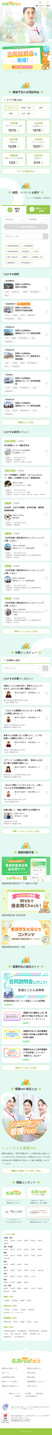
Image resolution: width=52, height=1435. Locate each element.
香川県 (12, 1282)
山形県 (39, 1240)
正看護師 (6, 1300)
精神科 (25, 1334)
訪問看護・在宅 (35, 1334)
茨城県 (6, 1255)
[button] (20, 72)
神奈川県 (6, 1258)
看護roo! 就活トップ (9, 1368)
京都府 (12, 1270)
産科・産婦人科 (15, 1334)
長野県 (39, 1249)
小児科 (6, 1334)
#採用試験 (26, 1041)
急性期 (15, 1322)
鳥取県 (6, 1276)
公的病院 (23, 1310)
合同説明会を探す (8, 1377)
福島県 (6, 1243)
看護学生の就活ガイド (10, 1386)
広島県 (26, 1276)
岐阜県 (6, 1264)
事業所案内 (39, 1393)
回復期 (22, 1322)
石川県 (19, 1249)
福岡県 (6, 1288)
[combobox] (14, 219)
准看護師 (15, 1300)
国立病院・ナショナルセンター (14, 1312)
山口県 (33, 1276)
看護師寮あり (8, 1337)
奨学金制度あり (20, 1337)
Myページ (5, 1373)
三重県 (26, 1264)
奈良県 (33, 1270)
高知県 (26, 1282)
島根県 (12, 1276)
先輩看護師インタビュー (36, 1381)
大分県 (33, 1288)
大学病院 (6, 1310)
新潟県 (6, 1249)
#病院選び (26, 1023)
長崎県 (19, 1288)
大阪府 (19, 1270)
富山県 (12, 1249)
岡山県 (19, 1276)
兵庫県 (26, 1270)
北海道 (6, 1240)
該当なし (36, 1322)
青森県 (12, 1240)
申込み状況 (31, 1373)
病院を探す (31, 1377)
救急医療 (44, 1331)
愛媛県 (19, 1282)
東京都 (39, 1255)
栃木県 (12, 1255)
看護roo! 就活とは (34, 1368)
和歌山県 (40, 1270)
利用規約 (18, 1396)
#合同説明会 (8, 1005)
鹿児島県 (6, 1291)
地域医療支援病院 (9, 1331)
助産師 (29, 1300)
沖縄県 (14, 1291)
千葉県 (33, 1255)
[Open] (40, 668)
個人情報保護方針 (31, 1396)
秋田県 (33, 1240)
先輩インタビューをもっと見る (26, 831)
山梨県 (33, 1249)
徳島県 (6, 1282)
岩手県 (19, 1240)
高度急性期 (7, 1322)
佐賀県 (12, 1288)
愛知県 (19, 1264)
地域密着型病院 (34, 1331)
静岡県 (12, 1264)
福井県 (26, 1249)
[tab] (14, 210)
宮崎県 (39, 1288)
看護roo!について (14, 1393)
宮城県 (26, 1240)
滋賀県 (6, 1270)
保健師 (22, 1300)
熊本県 (26, 1288)
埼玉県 (26, 1255)
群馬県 (19, 1255)
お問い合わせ (32, 1386)
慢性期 (29, 1322)
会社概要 (28, 1393)
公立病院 (15, 1310)
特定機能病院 (22, 1331)
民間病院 (31, 1310)
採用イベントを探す (9, 1381)
